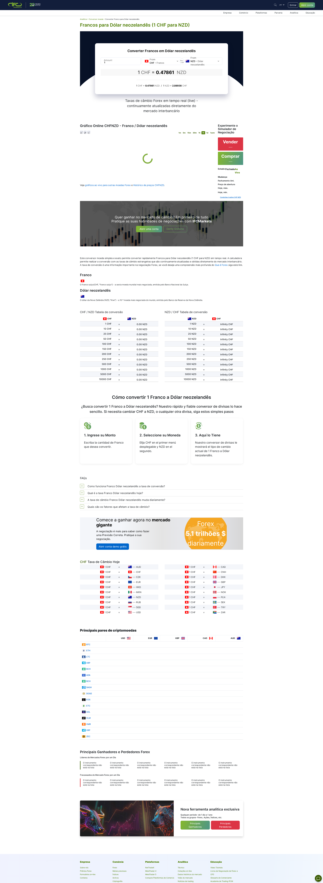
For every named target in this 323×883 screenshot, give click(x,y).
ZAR (223, 612)
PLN (223, 597)
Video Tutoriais (216, 867)
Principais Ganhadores (195, 825)
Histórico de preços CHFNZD (148, 185)
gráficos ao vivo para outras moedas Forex (108, 185)
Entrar (293, 5)
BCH (88, 669)
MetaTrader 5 (150, 874)
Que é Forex (221, 265)
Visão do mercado (185, 878)
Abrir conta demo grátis (113, 546)
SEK (223, 602)
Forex (115, 867)
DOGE (89, 693)
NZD (138, 597)
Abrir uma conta (149, 228)
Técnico (181, 867)
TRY (223, 607)
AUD (138, 567)
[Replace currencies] (181, 61)
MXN (138, 592)
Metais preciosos (119, 871)
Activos (116, 878)
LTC (88, 657)
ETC (88, 706)
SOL (88, 712)
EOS (88, 699)
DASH (89, 687)
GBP (223, 582)
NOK (223, 592)
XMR (88, 724)
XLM (88, 718)
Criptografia (117, 881)
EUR (138, 582)
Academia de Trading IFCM (221, 881)
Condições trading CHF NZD (230, 197)
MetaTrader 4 (150, 871)
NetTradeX (149, 867)
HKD (138, 587)
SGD (138, 607)
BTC (88, 644)
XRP (88, 663)
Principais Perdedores (225, 825)
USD (138, 612)
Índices (115, 874)
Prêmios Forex (86, 871)
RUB (138, 602)
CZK (138, 577)
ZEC (88, 736)
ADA (88, 675)
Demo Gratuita (175, 228)
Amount (108, 60)
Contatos (83, 878)
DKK (223, 577)
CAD (223, 567)
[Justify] (275, 5)
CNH (223, 572)
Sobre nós (84, 867)
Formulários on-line (87, 874)
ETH (88, 650)
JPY (223, 587)
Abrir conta (307, 5)
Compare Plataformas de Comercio (159, 878)
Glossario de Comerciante (221, 878)
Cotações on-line (185, 871)
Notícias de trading (186, 881)
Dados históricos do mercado (190, 874)
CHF (138, 572)
